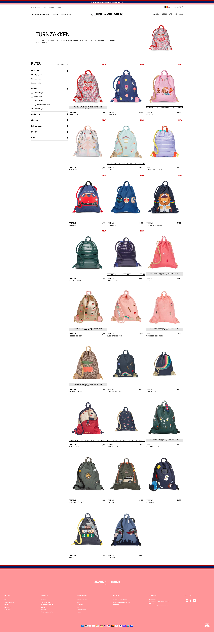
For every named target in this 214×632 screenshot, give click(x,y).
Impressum (116, 604)
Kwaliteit (43, 607)
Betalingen (7, 607)
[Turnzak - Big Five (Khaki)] (88, 474)
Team (78, 602)
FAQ (5, 600)
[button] (176, 7)
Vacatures (80, 604)
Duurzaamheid (45, 602)
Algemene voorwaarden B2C (121, 602)
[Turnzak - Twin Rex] (126, 529)
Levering (6, 604)
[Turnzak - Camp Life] (126, 474)
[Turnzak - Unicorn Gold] (164, 363)
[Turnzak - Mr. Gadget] (164, 474)
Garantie (43, 600)
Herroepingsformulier (47, 612)
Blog (78, 607)
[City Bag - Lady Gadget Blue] (126, 363)
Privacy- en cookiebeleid (120, 600)
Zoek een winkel (81, 609)
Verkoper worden (82, 600)
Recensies (43, 609)
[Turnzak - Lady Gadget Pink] (126, 307)
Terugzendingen (9, 602)
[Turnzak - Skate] (88, 529)
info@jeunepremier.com (161, 606)
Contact (7, 609)
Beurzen (79, 612)
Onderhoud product (47, 604)
